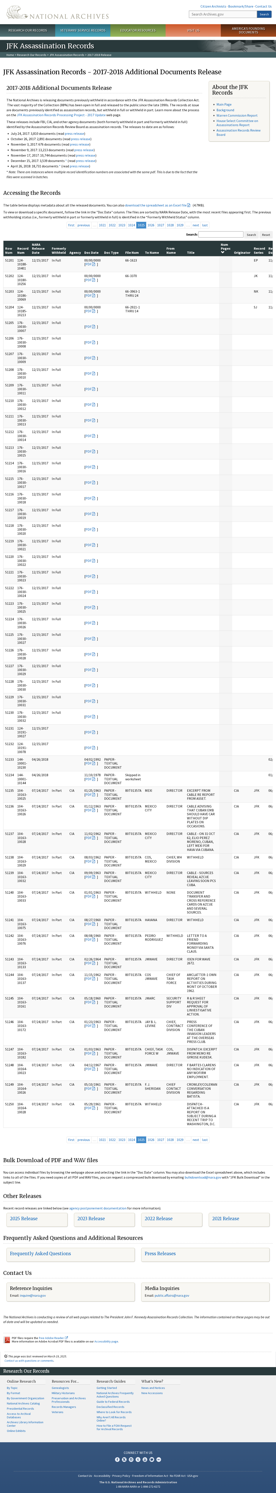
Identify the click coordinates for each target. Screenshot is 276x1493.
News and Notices (153, 1388)
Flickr (158, 1459)
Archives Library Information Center (25, 1424)
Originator (242, 252)
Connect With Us (138, 1452)
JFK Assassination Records (66, 55)
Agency (75, 252)
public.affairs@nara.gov (172, 1295)
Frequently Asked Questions (40, 1253)
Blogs (151, 1459)
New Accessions (152, 1393)
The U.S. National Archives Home (57, 12)
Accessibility (102, 1476)
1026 (150, 225)
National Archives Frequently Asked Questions (115, 1394)
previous (83, 225)
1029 (180, 225)
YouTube (144, 1459)
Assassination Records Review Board (238, 132)
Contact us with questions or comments (29, 1361)
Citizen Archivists (213, 6)
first (71, 225)
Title (190, 252)
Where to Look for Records (114, 1412)
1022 (112, 225)
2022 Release (158, 1218)
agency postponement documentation (98, 1208)
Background (225, 110)
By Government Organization (25, 1398)
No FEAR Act (177, 1476)
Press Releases (160, 1253)
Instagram (131, 1459)
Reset (266, 235)
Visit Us (193, 30)
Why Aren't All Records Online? (111, 1419)
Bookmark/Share (240, 6)
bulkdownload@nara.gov (203, 1177)
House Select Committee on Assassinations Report (237, 123)
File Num (132, 252)
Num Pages (226, 246)
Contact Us (263, 6)
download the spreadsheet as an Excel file (156, 205)
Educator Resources (138, 30)
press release (74, 133)
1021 (102, 225)
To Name (152, 252)
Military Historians (63, 1393)
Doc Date (91, 252)
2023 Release (91, 1218)
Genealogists (60, 1388)
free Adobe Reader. (52, 1338)
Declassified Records (110, 1407)
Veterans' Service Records (82, 30)
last (205, 225)
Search (264, 14)
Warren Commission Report (237, 115)
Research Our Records (27, 30)
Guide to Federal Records (113, 1402)
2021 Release (225, 1218)
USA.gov (192, 1476)
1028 (170, 225)
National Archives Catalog (23, 1403)
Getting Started (107, 1388)
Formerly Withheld (59, 250)
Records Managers (64, 1407)
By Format (13, 1393)
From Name (171, 250)
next (196, 225)
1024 (131, 225)
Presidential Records (20, 1408)
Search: (192, 234)
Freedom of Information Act (150, 1476)
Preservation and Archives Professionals (69, 1400)
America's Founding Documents (248, 30)
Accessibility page (106, 1341)
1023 (121, 225)
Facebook (117, 1459)
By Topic (12, 1388)
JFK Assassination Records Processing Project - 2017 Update (61, 115)
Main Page (224, 104)
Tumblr (138, 1459)
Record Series (259, 250)
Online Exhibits (16, 1431)
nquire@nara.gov (33, 1295)
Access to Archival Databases (19, 1415)
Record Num (22, 250)
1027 (160, 225)
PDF (88, 264)
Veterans (57, 1412)
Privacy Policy (121, 1476)
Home (10, 55)
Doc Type (111, 252)
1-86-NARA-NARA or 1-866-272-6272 (138, 1486)
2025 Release (24, 1218)
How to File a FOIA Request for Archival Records (114, 1427)
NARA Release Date (38, 248)
